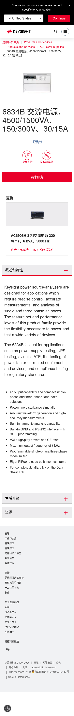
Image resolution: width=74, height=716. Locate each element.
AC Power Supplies (54, 46)
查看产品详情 (20, 250)
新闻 (7, 625)
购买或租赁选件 (44, 250)
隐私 (37, 682)
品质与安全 (11, 636)
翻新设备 (9, 575)
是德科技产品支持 (14, 595)
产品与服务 (11, 555)
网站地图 (49, 682)
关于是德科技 (12, 620)
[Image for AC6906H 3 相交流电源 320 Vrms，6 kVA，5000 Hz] (37, 214)
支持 (7, 590)
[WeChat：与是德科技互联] (8, 669)
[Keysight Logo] (20, 31)
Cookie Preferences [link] (19, 701)
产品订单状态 (12, 606)
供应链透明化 (12, 646)
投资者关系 (11, 631)
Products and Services (39, 42)
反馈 (25, 687)
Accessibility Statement (45, 687)
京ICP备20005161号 (20, 691)
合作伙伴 (9, 580)
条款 (60, 682)
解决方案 (9, 560)
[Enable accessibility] (7, 708)
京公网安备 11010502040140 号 (25, 696)
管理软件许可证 (13, 600)
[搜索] (55, 31)
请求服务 (37, 177)
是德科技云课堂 (13, 570)
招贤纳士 (9, 651)
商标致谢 (14, 687)
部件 (7, 611)
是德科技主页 (10, 42)
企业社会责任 (12, 641)
